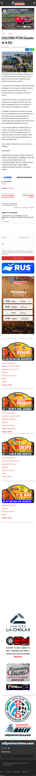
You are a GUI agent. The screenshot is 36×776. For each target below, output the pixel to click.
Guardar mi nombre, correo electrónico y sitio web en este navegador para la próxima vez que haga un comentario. (18, 252)
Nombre (5, 237)
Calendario (7, 771)
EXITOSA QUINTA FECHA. (28, 196)
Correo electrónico (25, 237)
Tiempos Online (7, 385)
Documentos (25, 771)
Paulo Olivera (6, 47)
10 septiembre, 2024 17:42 (17, 47)
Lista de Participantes (8, 363)
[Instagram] (5, 748)
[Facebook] (26, 49)
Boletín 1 (4, 382)
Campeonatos (16, 771)
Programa (5, 372)
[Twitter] (29, 49)
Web (3, 244)
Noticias (4, 183)
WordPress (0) (17, 207)
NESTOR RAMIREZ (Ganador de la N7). (8, 196)
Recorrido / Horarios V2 (9, 375)
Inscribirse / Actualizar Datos (10, 366)
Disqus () (32, 207)
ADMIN (10, 765)
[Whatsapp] (32, 49)
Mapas (4, 378)
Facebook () (25, 207)
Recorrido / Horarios (8, 425)
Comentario (6, 221)
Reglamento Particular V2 (10, 369)
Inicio (1, 771)
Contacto (2, 775)
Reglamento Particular (9, 419)
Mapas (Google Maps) (8, 428)
